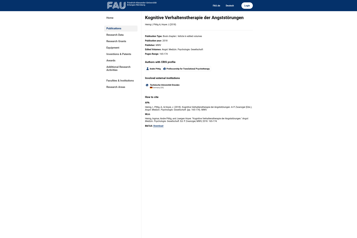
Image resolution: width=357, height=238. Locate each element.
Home (109, 17)
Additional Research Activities (118, 68)
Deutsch (230, 5)
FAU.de (216, 5)
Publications (113, 28)
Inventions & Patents (118, 54)
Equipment (112, 47)
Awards (110, 60)
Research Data (115, 34)
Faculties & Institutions (120, 80)
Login (247, 5)
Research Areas (115, 87)
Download (158, 126)
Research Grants (116, 41)
